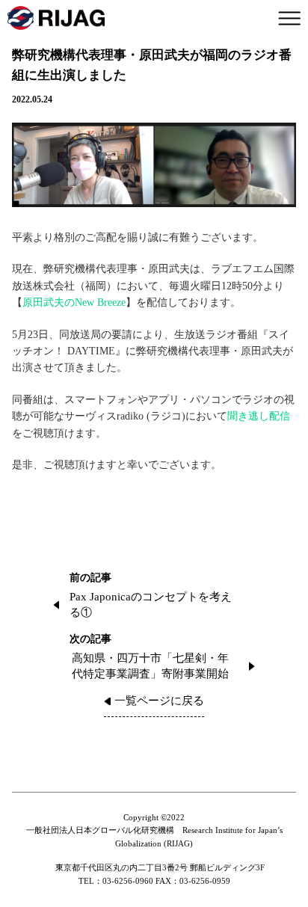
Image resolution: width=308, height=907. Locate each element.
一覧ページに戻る (159, 701)
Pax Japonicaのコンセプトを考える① (151, 604)
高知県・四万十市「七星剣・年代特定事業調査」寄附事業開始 (150, 666)
